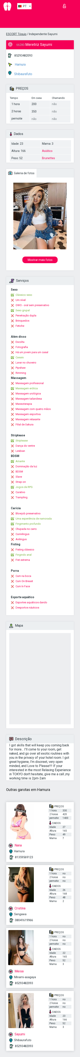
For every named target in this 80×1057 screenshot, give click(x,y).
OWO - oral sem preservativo (32, 305)
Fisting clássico (25, 549)
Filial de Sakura (24, 424)
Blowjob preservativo (28, 513)
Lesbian (20, 450)
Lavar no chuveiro (26, 362)
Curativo (20, 492)
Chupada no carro (26, 528)
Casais (20, 357)
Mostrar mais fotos (40, 260)
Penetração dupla (26, 315)
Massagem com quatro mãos (33, 409)
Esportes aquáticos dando (31, 602)
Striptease (22, 440)
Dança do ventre (25, 445)
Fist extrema (23, 559)
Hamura (20, 64)
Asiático (47, 151)
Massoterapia (24, 403)
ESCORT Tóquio (16, 34)
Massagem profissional (30, 383)
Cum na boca (23, 576)
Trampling (21, 497)
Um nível (21, 300)
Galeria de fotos (23, 173)
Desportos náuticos (27, 607)
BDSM (19, 471)
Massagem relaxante (28, 419)
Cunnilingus (22, 534)
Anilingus (21, 539)
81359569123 (24, 857)
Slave (19, 476)
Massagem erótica (27, 388)
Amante (20, 461)
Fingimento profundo (28, 523)
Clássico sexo (24, 294)
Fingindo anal (24, 554)
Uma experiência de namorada (34, 518)
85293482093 (23, 55)
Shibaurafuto (22, 74)
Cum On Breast (24, 581)
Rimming (21, 372)
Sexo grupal (23, 310)
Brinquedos (22, 320)
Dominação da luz (26, 466)
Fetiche (20, 325)
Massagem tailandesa (29, 398)
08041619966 (24, 920)
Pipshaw (21, 367)
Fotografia (22, 347)
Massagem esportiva (28, 414)
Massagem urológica (28, 393)
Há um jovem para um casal (32, 352)
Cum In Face (23, 586)
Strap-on (21, 481)
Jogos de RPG (24, 487)
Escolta (20, 341)
